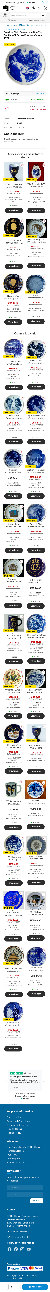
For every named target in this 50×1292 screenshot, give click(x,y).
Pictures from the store (19, 1163)
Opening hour (14, 1159)
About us (12, 1141)
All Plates (21, 25)
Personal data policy (17, 1125)
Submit (36, 1201)
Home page (11, 25)
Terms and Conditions (18, 1121)
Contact (12, 1209)
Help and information (20, 1111)
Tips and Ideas (14, 1129)
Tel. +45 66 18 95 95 (17, 1232)
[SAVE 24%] (25, 85)
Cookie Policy (14, 1133)
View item (14, 210)
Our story (12, 1155)
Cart (45, 10)
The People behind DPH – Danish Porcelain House (24, 1149)
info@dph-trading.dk (17, 1237)
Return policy (14, 1117)
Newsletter (14, 1171)
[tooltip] (13, 186)
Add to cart (37, 1287)
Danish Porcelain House (13, 8)
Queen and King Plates (4, 24)
